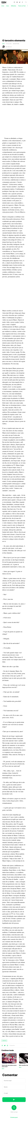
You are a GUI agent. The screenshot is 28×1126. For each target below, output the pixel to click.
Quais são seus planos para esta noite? (9, 1066)
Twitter (20, 2)
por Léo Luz (9, 46)
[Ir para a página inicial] (4, 2)
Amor (2, 5)
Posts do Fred (22, 5)
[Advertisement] (14, 23)
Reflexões (13, 5)
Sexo (7, 5)
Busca (25, 2)
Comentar (4, 1040)
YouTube (17, 2)
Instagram (15, 2)
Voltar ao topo (14, 1112)
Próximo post (14, 1117)
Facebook (22, 2)
